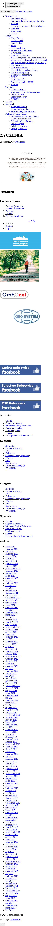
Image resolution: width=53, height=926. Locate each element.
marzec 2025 (10, 585)
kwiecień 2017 (11, 817)
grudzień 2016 (11, 827)
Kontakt (14, 84)
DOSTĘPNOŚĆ (18, 80)
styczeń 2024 (11, 620)
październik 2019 (12, 744)
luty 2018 (9, 793)
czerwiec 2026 (11, 549)
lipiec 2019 (10, 751)
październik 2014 (12, 891)
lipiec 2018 (10, 781)
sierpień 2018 (11, 778)
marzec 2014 (10, 908)
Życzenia (9, 211)
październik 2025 (12, 568)
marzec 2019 (10, 761)
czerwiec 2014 (11, 900)
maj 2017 (9, 815)
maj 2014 (9, 903)
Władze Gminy (17, 40)
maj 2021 (9, 698)
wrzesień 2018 (11, 776)
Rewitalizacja (16, 53)
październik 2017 (12, 803)
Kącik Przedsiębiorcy (20, 72)
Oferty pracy (16, 31)
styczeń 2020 (11, 737)
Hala (7, 451)
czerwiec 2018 (11, 783)
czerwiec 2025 (11, 578)
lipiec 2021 (10, 693)
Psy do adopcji (17, 65)
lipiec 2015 (10, 869)
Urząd (8, 36)
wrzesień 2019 (11, 746)
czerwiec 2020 (11, 725)
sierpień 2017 (11, 808)
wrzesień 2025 (11, 571)
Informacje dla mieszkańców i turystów (28, 21)
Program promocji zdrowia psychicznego (28, 62)
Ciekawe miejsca (18, 89)
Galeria (14, 33)
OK (2, 925)
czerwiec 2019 (11, 754)
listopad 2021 (11, 683)
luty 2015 (9, 881)
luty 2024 (9, 617)
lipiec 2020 (10, 722)
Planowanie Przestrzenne (21, 50)
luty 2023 (9, 646)
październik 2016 (12, 832)
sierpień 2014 (11, 895)
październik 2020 (12, 715)
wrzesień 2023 (11, 629)
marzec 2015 (10, 878)
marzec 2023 (10, 644)
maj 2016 (9, 844)
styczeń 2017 (11, 825)
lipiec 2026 (10, 546)
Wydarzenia (10, 468)
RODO (14, 77)
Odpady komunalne (19, 67)
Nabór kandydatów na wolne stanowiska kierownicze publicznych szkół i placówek (29, 59)
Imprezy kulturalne (19, 128)
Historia (14, 23)
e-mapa (8, 433)
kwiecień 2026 (11, 554)
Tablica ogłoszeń (12, 430)
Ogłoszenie (20, 142)
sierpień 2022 (11, 661)
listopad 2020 (11, 712)
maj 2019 (9, 756)
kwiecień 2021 (11, 700)
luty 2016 (9, 851)
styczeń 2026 (11, 561)
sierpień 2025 (11, 573)
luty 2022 (9, 676)
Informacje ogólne (18, 18)
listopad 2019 (11, 742)
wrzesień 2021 (11, 688)
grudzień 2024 (11, 593)
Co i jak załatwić (18, 48)
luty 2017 (9, 822)
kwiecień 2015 (11, 876)
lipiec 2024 (10, 605)
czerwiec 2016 (11, 842)
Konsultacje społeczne (20, 55)
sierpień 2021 (11, 690)
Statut (13, 45)
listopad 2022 (11, 654)
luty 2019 (9, 764)
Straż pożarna (11, 463)
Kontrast (9, 226)
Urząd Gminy (17, 38)
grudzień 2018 (11, 768)
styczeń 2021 (11, 707)
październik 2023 (12, 627)
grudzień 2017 (11, 798)
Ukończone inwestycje (20, 109)
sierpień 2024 (11, 602)
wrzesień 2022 (11, 659)
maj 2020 (9, 727)
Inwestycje (10, 104)
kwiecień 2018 (11, 788)
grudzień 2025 (11, 563)
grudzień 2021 (11, 681)
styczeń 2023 (11, 649)
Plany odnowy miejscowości (23, 111)
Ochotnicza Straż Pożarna (22, 121)
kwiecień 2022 (11, 671)
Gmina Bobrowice (24, 11)
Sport (7, 460)
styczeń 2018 (11, 795)
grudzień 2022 (11, 651)
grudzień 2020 (11, 710)
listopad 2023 (11, 624)
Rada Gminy (16, 43)
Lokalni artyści (17, 94)
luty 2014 (9, 910)
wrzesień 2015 (11, 864)
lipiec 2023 (10, 634)
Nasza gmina (11, 16)
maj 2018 (9, 786)
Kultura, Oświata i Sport (15, 114)
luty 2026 (9, 559)
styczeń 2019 (11, 766)
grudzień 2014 (11, 886)
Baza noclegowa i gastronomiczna (25, 92)
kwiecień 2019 (11, 759)
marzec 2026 (10, 556)
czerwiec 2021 (11, 695)
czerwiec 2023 (11, 637)
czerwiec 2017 (11, 812)
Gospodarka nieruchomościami (24, 70)
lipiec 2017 (10, 810)
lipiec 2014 (10, 898)
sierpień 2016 (11, 837)
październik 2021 (12, 685)
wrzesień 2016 (11, 834)
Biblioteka (9, 446)
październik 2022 (12, 656)
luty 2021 (9, 705)
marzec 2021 (10, 703)
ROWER (15, 99)
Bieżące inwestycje (19, 106)
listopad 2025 (11, 566)
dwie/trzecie (15, 919)
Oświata (9, 458)
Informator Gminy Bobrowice (18, 425)
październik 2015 (12, 861)
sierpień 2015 (11, 866)
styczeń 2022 (11, 678)
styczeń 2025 (11, 590)
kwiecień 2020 (11, 729)
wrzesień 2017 (11, 805)
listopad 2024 (11, 595)
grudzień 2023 (11, 622)
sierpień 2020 (11, 720)
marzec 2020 (10, 732)
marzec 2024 (10, 615)
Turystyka (9, 87)
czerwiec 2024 (11, 607)
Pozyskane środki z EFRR (22, 82)
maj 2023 (9, 639)
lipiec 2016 (10, 839)
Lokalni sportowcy (19, 126)
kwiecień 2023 (11, 642)
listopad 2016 (11, 829)
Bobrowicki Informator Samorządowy (27, 26)
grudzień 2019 (11, 739)
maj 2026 (9, 551)
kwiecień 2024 (11, 612)
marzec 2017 (10, 820)
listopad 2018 (11, 771)
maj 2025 (9, 580)
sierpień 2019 (11, 749)
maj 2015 (9, 873)
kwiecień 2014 (11, 905)
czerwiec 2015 (11, 871)
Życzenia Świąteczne (14, 206)
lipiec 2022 (10, 663)
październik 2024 (12, 598)
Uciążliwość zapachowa (21, 75)
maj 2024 (9, 610)
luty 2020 (9, 734)
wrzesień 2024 (11, 600)
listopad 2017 (11, 800)
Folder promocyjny (19, 97)
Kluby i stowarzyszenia (21, 119)
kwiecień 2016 (11, 847)
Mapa (7, 228)
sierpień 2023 (11, 632)
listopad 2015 (11, 859)
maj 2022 (9, 668)
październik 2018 (12, 773)
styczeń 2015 (11, 883)
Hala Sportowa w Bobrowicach (19, 435)
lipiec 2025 (10, 576)
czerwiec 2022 (11, 666)
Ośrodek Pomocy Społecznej (17, 455)
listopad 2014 (11, 888)
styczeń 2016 (11, 854)
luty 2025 (9, 588)
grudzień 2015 (11, 856)
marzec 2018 (10, 790)
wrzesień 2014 (11, 893)
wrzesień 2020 (11, 717)
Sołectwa (15, 28)
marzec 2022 (10, 673)
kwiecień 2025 (11, 583)
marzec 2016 (10, 849)
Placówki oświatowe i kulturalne (25, 116)
